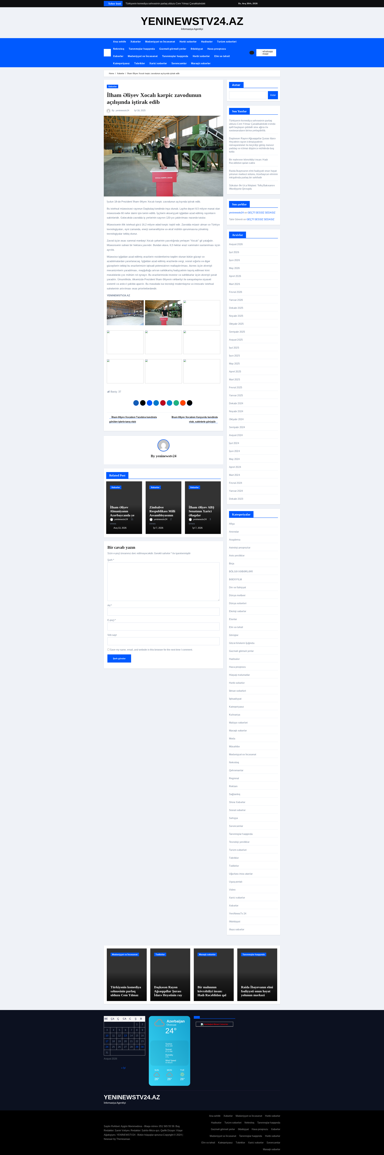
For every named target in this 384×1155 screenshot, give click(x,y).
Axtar (236, 85)
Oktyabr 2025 (236, 324)
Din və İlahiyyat (237, 587)
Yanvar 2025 (236, 395)
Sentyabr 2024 (237, 427)
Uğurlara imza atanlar (241, 874)
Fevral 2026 (235, 292)
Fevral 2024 (235, 483)
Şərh (110, 560)
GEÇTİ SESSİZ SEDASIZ (261, 212)
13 (125, 1035)
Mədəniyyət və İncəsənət (160, 41)
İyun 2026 (234, 260)
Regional (234, 778)
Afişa (232, 523)
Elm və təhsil (222, 56)
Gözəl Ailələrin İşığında (241, 643)
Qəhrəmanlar (236, 770)
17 (107, 1041)
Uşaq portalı (235, 881)
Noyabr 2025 (236, 316)
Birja (231, 563)
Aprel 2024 (235, 467)
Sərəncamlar (179, 63)
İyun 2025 (234, 355)
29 (137, 1047)
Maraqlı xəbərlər (200, 63)
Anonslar (234, 531)
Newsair (108, 1139)
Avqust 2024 (236, 435)
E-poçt (111, 620)
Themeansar (123, 1139)
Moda (232, 738)
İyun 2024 (234, 451)
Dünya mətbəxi (237, 595)
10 (107, 1035)
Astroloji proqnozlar (239, 547)
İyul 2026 (234, 252)
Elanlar (233, 619)
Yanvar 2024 (236, 491)
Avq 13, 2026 (120, 528)
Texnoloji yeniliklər (239, 842)
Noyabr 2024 (236, 411)
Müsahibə (234, 746)
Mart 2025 (234, 379)
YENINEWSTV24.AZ (192, 21)
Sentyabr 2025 (237, 332)
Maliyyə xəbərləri (238, 722)
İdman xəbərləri (237, 691)
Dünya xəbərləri (237, 603)
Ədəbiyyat (197, 49)
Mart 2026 (234, 284)
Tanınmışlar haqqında (142, 49)
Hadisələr (207, 41)
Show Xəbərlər (237, 802)
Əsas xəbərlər (236, 929)
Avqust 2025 (236, 339)
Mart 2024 (234, 475)
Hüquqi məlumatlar (239, 675)
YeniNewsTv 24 (237, 913)
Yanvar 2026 (236, 300)
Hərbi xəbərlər (188, 41)
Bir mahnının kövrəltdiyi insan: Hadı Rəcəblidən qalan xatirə (214, 993)
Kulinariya (234, 714)
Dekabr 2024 (236, 403)
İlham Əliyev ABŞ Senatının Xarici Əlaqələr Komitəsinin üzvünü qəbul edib (202, 515)
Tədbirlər (234, 866)
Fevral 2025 (235, 387)
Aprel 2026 (235, 276)
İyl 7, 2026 (158, 528)
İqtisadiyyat (235, 699)
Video (232, 889)
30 (142, 1047)
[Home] (107, 52)
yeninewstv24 (122, 110)
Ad (109, 605)
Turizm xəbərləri (226, 41)
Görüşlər (233, 635)
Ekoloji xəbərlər (237, 611)
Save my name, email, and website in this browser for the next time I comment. (151, 649)
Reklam (233, 786)
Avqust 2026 (236, 244)
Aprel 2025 (235, 371)
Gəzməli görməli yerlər (172, 49)
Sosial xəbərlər (237, 810)
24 (107, 1047)
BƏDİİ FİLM (235, 579)
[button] (279, 53)
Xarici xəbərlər (158, 63)
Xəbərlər (135, 41)
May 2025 (234, 363)
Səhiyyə (233, 818)
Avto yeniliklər (236, 555)
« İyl (123, 1067)
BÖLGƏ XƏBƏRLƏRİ (241, 571)
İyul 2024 (234, 443)
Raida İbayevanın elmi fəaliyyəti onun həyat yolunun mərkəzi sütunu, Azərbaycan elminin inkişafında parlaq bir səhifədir (253, 174)
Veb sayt (112, 635)
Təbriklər (139, 63)
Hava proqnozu (216, 49)
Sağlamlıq (234, 794)
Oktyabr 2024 (236, 419)
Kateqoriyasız (121, 63)
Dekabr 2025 (236, 308)
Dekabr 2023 (236, 499)
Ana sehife (119, 41)
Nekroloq (118, 49)
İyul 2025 (234, 347)
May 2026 (234, 268)
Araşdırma (234, 539)
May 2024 (234, 459)
